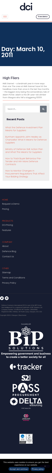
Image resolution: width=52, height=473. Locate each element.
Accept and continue (19, 469)
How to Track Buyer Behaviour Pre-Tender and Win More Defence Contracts (23, 161)
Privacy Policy (9, 282)
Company (7, 242)
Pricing (5, 209)
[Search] (43, 109)
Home (5, 199)
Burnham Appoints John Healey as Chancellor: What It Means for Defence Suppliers (26, 139)
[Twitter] (2, 298)
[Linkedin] (7, 298)
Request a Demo (10, 203)
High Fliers (11, 78)
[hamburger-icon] (5, 16)
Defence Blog (9, 251)
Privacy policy (38, 469)
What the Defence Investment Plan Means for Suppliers (24, 129)
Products (7, 220)
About (5, 246)
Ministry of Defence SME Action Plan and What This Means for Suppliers (24, 151)
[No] (45, 466)
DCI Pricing (7, 225)
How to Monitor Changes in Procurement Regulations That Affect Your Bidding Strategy (25, 173)
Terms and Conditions (13, 277)
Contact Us (8, 256)
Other (5, 268)
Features (6, 230)
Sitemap (6, 272)
